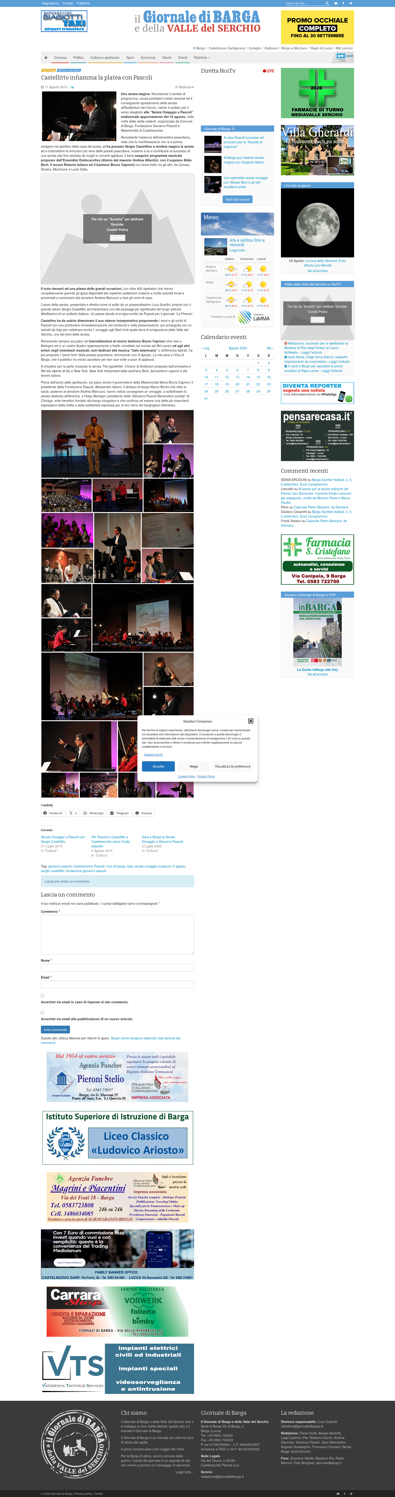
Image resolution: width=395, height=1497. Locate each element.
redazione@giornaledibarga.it (222, 1476)
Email (46, 977)
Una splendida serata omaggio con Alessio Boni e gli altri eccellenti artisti (246, 182)
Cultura (48, 70)
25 (217, 391)
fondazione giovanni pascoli (86, 870)
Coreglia (255, 48)
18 (217, 384)
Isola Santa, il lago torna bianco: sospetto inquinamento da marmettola (316, 359)
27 (237, 391)
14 (248, 377)
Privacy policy (83, 1493)
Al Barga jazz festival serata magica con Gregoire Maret (244, 159)
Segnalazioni (50, 3)
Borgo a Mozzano (294, 48)
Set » (270, 348)
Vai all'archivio (317, 270)
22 (258, 384)
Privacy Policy (206, 776)
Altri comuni (344, 48)
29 (258, 391)
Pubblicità (83, 3)
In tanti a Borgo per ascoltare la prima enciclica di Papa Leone (313, 368)
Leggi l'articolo (311, 352)
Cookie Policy (186, 776)
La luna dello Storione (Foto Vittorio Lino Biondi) (325, 262)
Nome (46, 960)
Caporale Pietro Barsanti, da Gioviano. (321, 507)
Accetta (158, 766)
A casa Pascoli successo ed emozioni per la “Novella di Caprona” (244, 142)
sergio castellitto (52, 870)
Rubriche (201, 57)
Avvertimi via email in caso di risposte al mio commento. (85, 1002)
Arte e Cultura (69, 70)
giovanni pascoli (59, 866)
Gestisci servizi (153, 754)
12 (227, 377)
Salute (166, 57)
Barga (200, 48)
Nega (194, 766)
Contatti (68, 3)
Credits (98, 1493)
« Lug (205, 348)
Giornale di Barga (62, 1493)
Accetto (118, 237)
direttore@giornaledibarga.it (302, 1426)
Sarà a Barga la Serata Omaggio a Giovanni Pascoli (162, 839)
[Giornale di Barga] (197, 21)
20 (237, 384)
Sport (130, 57)
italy (130, 866)
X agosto (179, 866)
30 (269, 391)
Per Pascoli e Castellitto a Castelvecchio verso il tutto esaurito (110, 841)
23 (269, 384)
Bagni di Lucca (321, 48)
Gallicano (271, 48)
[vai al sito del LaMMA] (253, 316)
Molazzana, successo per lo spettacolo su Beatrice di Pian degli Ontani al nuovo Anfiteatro (316, 348)
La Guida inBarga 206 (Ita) (317, 669)
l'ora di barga (115, 866)
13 (237, 377)
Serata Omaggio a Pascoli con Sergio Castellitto (63, 839)
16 (269, 377)
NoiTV (345, 57)
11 (217, 377)
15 (258, 377)
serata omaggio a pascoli (152, 866)
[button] (250, 721)
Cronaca (60, 57)
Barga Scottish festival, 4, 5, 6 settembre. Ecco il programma (316, 481)
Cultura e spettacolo (105, 57)
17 (206, 384)
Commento (50, 911)
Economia (148, 57)
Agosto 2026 (238, 348)
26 (227, 391)
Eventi (182, 57)
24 (206, 391)
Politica (78, 57)
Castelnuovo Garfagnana (227, 48)
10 (206, 377)
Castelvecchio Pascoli (88, 866)
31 (206, 398)
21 (248, 384)
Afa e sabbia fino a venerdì (247, 242)
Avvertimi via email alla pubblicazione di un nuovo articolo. (87, 1019)
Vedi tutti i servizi (238, 199)
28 (248, 391)
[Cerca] (327, 3)
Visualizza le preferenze (233, 766)
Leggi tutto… (239, 250)
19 (227, 384)
